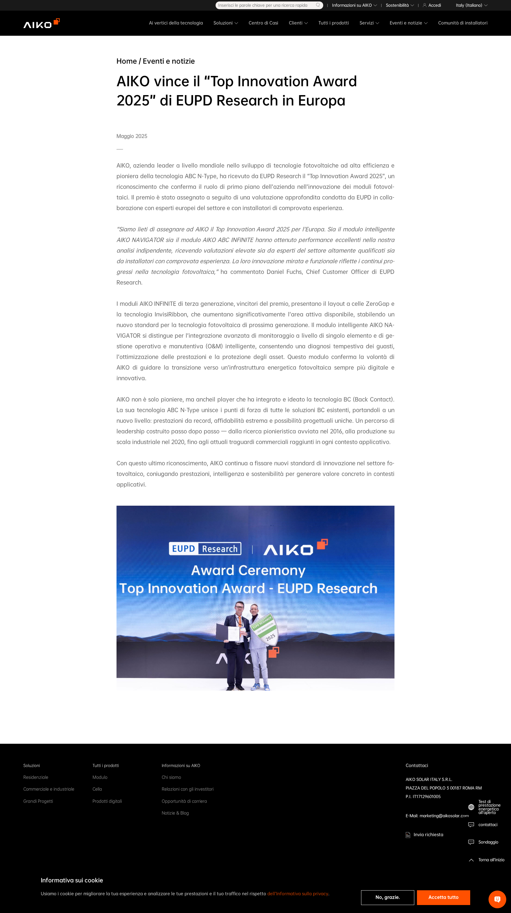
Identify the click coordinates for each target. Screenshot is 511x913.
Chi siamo (171, 777)
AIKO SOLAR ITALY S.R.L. (429, 779)
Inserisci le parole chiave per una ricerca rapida (262, 5)
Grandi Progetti (38, 801)
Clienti (296, 23)
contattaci (487, 824)
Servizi (367, 23)
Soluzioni (223, 23)
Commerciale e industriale (48, 789)
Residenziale (35, 777)
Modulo (100, 777)
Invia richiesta (428, 834)
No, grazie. (388, 897)
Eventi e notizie (406, 23)
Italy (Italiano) (469, 5)
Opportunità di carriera (184, 801)
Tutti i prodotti (333, 23)
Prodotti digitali (107, 801)
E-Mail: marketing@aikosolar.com (437, 815)
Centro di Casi (263, 23)
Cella (97, 789)
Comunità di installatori (463, 23)
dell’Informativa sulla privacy (297, 893)
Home (127, 61)
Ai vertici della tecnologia (176, 23)
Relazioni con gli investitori (188, 789)
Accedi (434, 5)
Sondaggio (488, 841)
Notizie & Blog (175, 813)
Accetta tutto (443, 897)
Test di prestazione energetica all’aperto (489, 807)
